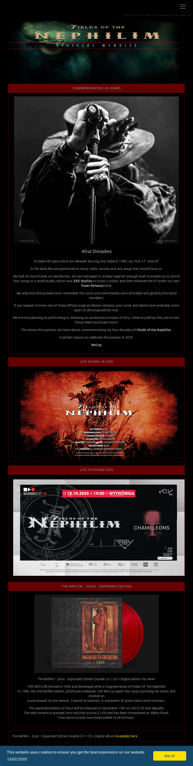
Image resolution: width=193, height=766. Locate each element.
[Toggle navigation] (182, 6)
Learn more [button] (17, 759)
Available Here (126, 736)
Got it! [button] (170, 756)
